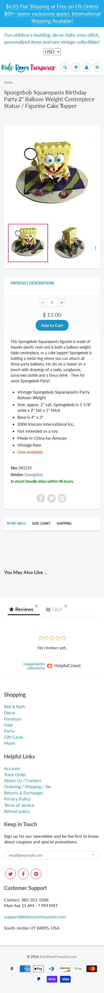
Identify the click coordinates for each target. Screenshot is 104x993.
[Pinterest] (36, 874)
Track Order (15, 774)
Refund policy (17, 811)
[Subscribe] (93, 855)
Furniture (12, 718)
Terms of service (19, 804)
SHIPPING (64, 524)
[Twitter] (10, 874)
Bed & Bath (14, 706)
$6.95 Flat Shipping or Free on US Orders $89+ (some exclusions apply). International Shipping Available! (52, 13)
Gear (8, 724)
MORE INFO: (16, 524)
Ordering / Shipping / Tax (27, 786)
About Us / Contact (22, 780)
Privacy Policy (17, 798)
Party (9, 730)
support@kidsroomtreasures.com (35, 916)
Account (12, 768)
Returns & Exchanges (23, 792)
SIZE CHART (41, 524)
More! (9, 743)
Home (8, 82)
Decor (9, 712)
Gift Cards (13, 736)
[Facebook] (23, 874)
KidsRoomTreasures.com (58, 956)
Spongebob (34, 474)
